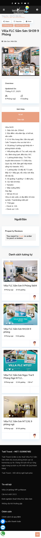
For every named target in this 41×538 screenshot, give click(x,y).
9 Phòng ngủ (8, 25)
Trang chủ (5, 16)
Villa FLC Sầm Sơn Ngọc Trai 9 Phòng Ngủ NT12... (19, 377)
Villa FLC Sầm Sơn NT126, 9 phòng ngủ (18, 423)
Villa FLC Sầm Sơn (15, 16)
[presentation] (6, 58)
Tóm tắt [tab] (20, 120)
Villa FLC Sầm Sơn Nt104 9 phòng (17, 330)
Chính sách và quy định (11, 517)
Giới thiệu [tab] (21, 109)
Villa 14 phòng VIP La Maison (14, 490)
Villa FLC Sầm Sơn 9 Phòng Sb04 (20, 285)
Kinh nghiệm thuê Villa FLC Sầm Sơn (17, 499)
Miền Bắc (14, 41)
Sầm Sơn (7, 41)
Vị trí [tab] (20, 114)
